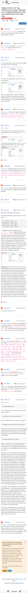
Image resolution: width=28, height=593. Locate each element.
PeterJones (6, 57)
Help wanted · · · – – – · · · (7, 18)
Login (10, 570)
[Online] (2, 57)
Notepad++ (21, 579)
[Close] (25, 542)
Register (5, 570)
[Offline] (2, 29)
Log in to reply (23, 23)
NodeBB (13, 583)
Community (15, 2)
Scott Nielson (7, 29)
